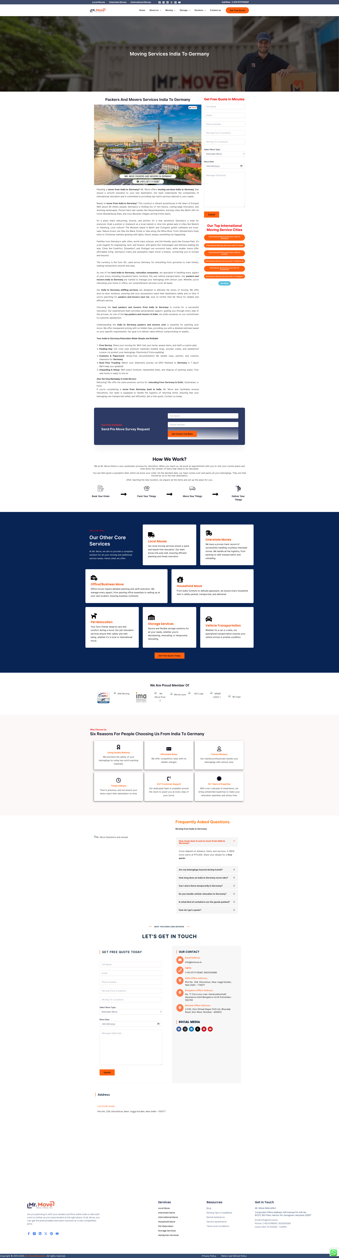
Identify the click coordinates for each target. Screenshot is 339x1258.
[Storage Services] (151, 618)
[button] (237, 10)
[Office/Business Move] (94, 578)
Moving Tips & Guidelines (219, 1212)
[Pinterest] (175, 2)
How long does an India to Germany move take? (203, 877)
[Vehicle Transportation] (209, 619)
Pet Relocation (102, 622)
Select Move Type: (212, 149)
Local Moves (157, 541)
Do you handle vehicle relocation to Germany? (202, 894)
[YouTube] (179, 2)
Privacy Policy (209, 1256)
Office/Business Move (107, 584)
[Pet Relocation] (94, 616)
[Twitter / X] (171, 2)
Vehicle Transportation (223, 626)
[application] (160, 10)
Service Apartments (217, 1221)
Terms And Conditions (218, 1226)
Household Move (189, 586)
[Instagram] (163, 2)
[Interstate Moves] (209, 533)
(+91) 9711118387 (240, 2)
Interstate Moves (218, 540)
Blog (209, 1208)
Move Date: (209, 161)
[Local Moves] (151, 535)
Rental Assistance (216, 1217)
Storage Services (161, 624)
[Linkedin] (167, 2)
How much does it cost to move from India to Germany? (202, 842)
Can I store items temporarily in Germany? (201, 885)
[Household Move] (180, 580)
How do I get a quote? (190, 910)
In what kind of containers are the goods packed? (204, 902)
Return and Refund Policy (234, 1256)
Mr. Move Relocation (35, 1256)
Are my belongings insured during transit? (201, 869)
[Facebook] (159, 2)
